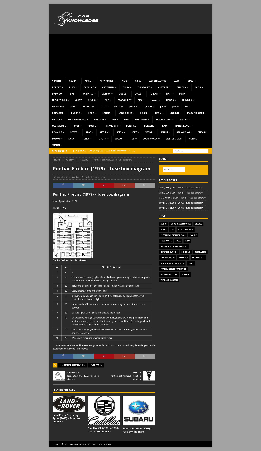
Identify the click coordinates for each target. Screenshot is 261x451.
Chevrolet (143, 87)
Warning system (169, 274)
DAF (72, 93)
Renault (57, 132)
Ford (182, 93)
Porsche (149, 125)
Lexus (143, 113)
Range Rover (182, 125)
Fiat (168, 93)
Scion (120, 132)
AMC (124, 80)
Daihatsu (87, 93)
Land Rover (125, 113)
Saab (88, 132)
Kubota (75, 113)
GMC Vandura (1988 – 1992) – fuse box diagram (182, 197)
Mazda (56, 119)
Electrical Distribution (72, 365)
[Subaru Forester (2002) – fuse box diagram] (139, 411)
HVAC (178, 240)
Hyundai (57, 106)
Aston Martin (157, 80)
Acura (72, 80)
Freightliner (59, 100)
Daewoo (57, 93)
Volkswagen (150, 138)
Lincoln (174, 113)
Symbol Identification (172, 263)
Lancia (106, 113)
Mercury (99, 119)
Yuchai (56, 145)
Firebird (88, 177)
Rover (73, 132)
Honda (170, 100)
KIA (186, 106)
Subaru (202, 132)
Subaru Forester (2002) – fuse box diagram (137, 430)
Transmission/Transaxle (173, 269)
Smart (164, 132)
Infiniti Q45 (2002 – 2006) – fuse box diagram (181, 202)
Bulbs (163, 229)
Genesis (92, 100)
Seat (134, 132)
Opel (76, 125)
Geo (107, 100)
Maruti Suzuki (195, 113)
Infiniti (87, 106)
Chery (125, 87)
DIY (172, 229)
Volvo (118, 138)
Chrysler (163, 87)
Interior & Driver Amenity (174, 246)
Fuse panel (96, 365)
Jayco (148, 106)
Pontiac (131, 125)
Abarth (56, 80)
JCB (162, 106)
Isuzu (103, 106)
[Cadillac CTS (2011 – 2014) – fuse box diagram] (104, 410)
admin (77, 177)
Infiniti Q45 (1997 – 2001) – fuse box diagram (181, 207)
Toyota (101, 138)
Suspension (198, 257)
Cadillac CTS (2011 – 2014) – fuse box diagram (103, 430)
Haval (154, 100)
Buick (72, 87)
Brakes (198, 224)
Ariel (138, 80)
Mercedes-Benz (77, 119)
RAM (164, 125)
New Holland (163, 119)
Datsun (106, 93)
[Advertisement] (130, 55)
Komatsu (57, 113)
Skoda (148, 132)
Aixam (88, 80)
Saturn (104, 132)
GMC (140, 100)
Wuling (192, 138)
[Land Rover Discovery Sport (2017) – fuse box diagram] (69, 404)
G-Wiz (78, 100)
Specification (168, 257)
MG (114, 119)
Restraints (200, 252)
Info (187, 240)
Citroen (181, 87)
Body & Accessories (181, 224)
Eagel (138, 93)
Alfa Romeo (107, 80)
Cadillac (89, 87)
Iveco (117, 106)
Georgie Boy (124, 100)
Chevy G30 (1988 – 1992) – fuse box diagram (181, 187)
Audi (176, 80)
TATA (71, 138)
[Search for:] (190, 150)
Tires (190, 263)
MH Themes (106, 444)
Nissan (184, 119)
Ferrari (154, 93)
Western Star (174, 138)
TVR (132, 138)
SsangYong (183, 132)
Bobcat (56, 87)
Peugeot (93, 125)
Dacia (198, 87)
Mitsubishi (141, 119)
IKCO (72, 106)
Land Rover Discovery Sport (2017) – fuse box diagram (66, 418)
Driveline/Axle (185, 229)
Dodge (122, 93)
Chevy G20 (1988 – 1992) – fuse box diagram (181, 192)
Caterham (108, 87)
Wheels (185, 274)
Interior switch (169, 252)
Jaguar (133, 106)
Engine (193, 235)
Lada (91, 113)
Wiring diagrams (169, 280)
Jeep (174, 106)
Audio (164, 224)
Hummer (187, 100)
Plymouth (112, 125)
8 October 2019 (63, 177)
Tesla (85, 138)
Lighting (185, 252)
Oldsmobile (59, 125)
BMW (190, 80)
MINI (126, 119)
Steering (183, 257)
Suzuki (56, 138)
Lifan (158, 113)
